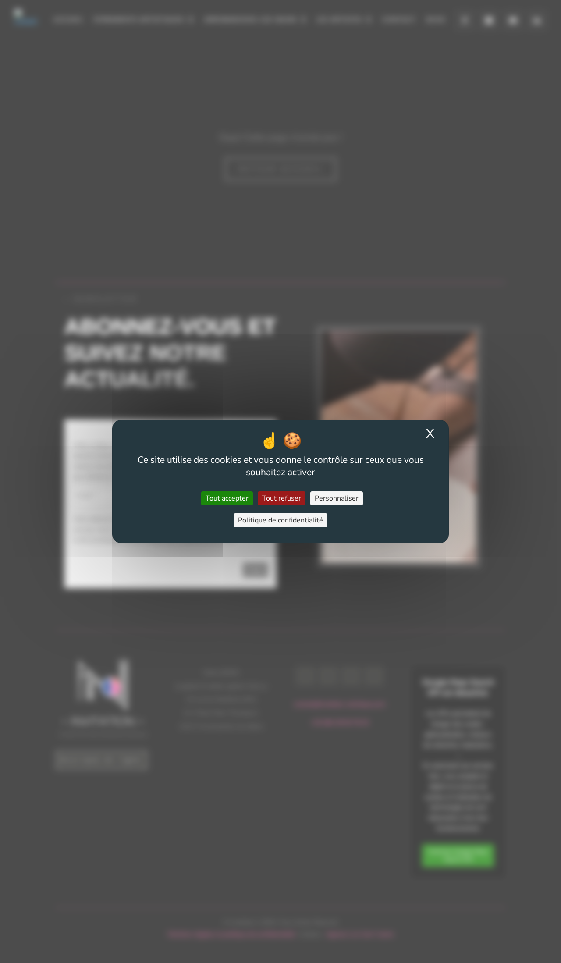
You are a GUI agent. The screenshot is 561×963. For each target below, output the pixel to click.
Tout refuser (281, 498)
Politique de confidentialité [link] (280, 520)
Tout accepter (227, 498)
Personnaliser (337, 498)
